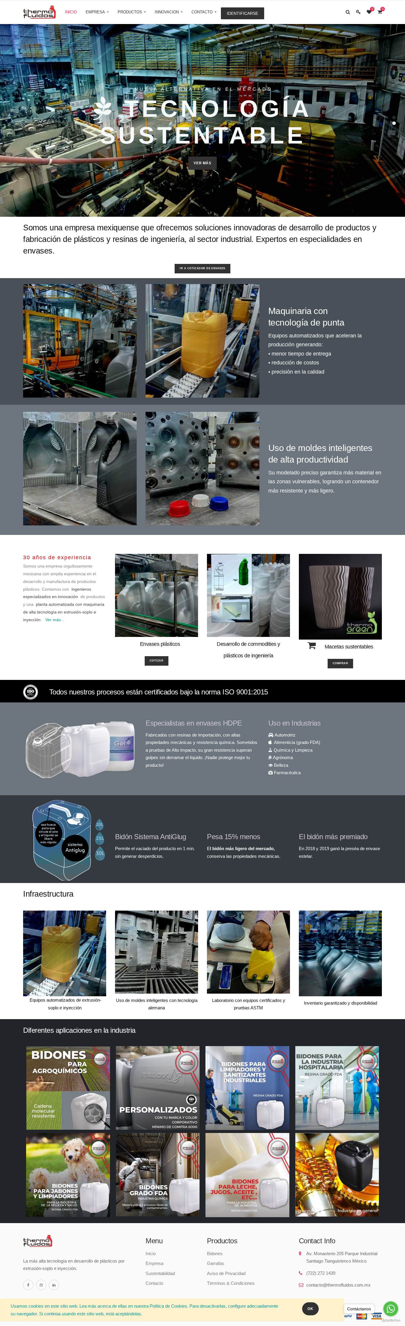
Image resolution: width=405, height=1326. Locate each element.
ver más (202, 163)
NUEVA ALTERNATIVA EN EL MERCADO (204, 89)
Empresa (154, 1263)
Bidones (215, 1253)
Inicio (151, 1253)
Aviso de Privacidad (226, 1273)
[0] (369, 12)
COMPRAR (340, 663)
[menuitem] (70, 12)
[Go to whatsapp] (390, 1308)
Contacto (154, 1283)
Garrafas (215, 1263)
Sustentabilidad (160, 1273)
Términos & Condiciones (231, 1283)
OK (310, 1309)
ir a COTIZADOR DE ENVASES (202, 268)
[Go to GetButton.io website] (390, 1320)
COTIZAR (156, 660)
